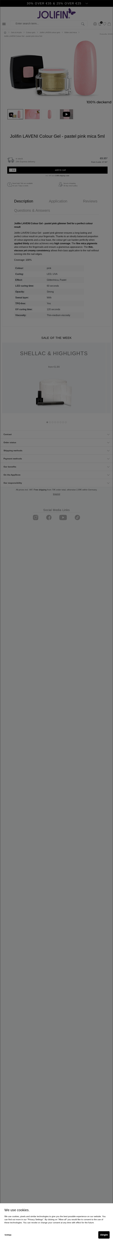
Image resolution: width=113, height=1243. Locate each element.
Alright (104, 1235)
